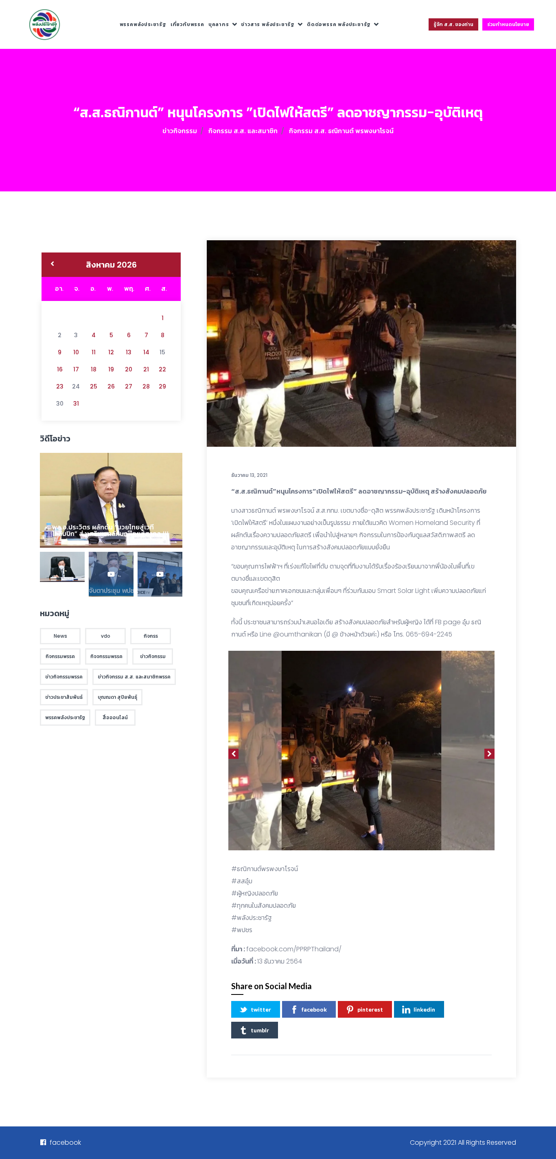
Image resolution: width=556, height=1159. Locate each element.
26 (111, 386)
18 (93, 369)
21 (146, 369)
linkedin (424, 1009)
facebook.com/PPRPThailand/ (293, 949)
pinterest (370, 1009)
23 (59, 386)
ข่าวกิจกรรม (179, 131)
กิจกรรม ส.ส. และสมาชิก (243, 131)
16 (60, 369)
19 (111, 369)
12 (111, 352)
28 (146, 386)
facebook (314, 1009)
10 (76, 352)
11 (94, 352)
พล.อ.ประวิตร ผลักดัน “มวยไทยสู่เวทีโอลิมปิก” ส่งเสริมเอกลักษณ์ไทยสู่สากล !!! (110, 530)
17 (76, 369)
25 (93, 386)
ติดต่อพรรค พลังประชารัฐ (339, 24)
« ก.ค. (52, 265)
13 (128, 352)
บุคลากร (218, 24)
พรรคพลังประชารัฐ (143, 24)
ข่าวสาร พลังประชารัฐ (268, 24)
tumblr (260, 1030)
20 (128, 369)
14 (146, 352)
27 (128, 386)
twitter (261, 1009)
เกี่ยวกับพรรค (187, 24)
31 (76, 404)
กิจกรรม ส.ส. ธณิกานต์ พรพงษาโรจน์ (341, 131)
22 (162, 369)
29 (162, 386)
